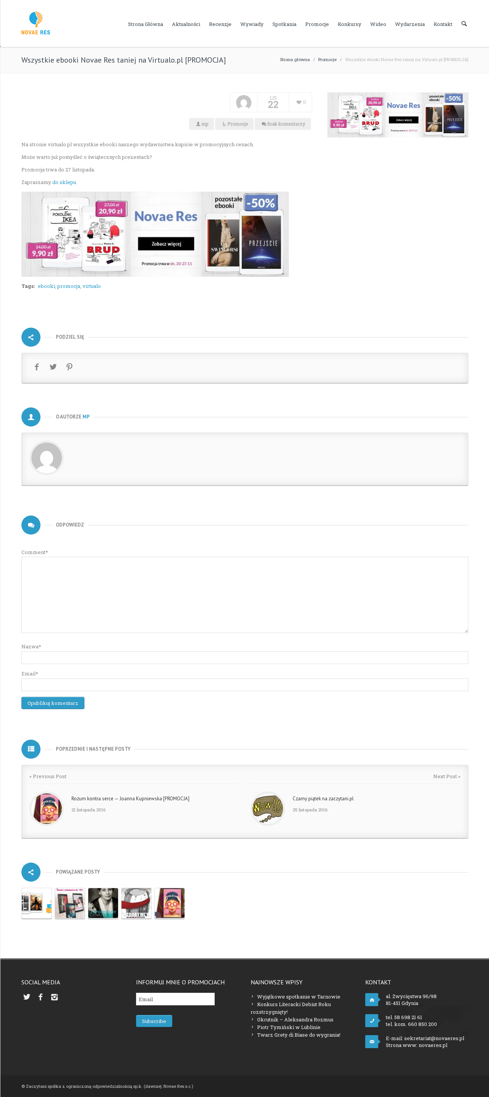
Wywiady (252, 24)
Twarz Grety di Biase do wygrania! (298, 1034)
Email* (29, 673)
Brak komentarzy (286, 124)
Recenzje (220, 24)
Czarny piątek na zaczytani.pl (323, 798)
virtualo (92, 286)
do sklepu (64, 182)
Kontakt (443, 24)
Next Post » (446, 776)
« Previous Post (47, 776)
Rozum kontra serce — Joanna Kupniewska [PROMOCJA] (130, 798)
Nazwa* (31, 646)
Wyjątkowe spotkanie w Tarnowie (298, 996)
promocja (68, 286)
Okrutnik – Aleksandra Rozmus (295, 1019)
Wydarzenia (410, 24)
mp (204, 124)
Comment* (34, 552)
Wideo (378, 24)
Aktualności (186, 24)
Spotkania (284, 24)
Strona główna (145, 24)
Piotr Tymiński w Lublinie (289, 1027)
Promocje (317, 24)
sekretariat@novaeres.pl (434, 1038)
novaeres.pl (433, 1045)
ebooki (46, 286)
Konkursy (349, 24)
